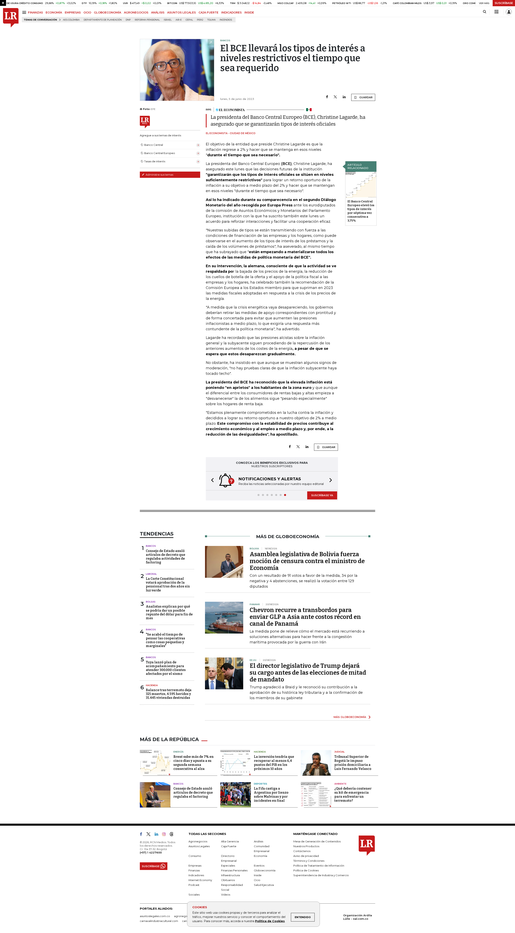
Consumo (194, 855)
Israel (168, 20)
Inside (258, 875)
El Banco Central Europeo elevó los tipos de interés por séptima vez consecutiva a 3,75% (360, 211)
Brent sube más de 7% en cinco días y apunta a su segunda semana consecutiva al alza (193, 763)
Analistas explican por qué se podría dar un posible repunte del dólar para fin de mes (169, 612)
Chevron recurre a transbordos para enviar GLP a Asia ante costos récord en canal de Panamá (305, 616)
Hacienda (152, 685)
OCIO (87, 12)
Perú (200, 20)
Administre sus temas (159, 174)
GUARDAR (366, 97)
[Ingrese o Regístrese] (509, 12)
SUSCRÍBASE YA (322, 495)
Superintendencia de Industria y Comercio (321, 875)
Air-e (179, 20)
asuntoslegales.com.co (155, 916)
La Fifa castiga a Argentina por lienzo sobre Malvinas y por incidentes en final (271, 795)
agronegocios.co (185, 916)
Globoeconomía (264, 870)
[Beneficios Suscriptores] (496, 12)
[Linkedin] (344, 97)
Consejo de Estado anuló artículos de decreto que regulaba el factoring (193, 792)
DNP (128, 20)
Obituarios (228, 880)
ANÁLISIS (157, 12)
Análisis (258, 841)
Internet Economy (200, 880)
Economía (260, 855)
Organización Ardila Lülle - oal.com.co (357, 917)
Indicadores (196, 875)
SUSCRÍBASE (504, 3)
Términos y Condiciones (308, 860)
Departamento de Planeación (103, 20)
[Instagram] (165, 835)
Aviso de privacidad (306, 855)
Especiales (228, 865)
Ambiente (340, 783)
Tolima (211, 20)
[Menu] (25, 12)
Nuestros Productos (306, 846)
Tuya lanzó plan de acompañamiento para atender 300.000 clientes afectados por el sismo (166, 668)
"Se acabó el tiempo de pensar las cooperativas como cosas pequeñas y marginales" (165, 640)
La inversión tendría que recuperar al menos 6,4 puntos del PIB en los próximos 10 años (274, 763)
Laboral (151, 574)
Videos (225, 894)
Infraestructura (230, 875)
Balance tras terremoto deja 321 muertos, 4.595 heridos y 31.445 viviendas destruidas (169, 694)
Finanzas (194, 870)
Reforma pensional (147, 20)
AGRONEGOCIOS (136, 12)
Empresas (194, 865)
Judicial (339, 751)
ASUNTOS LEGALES (181, 12)
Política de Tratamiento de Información (318, 865)
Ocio (257, 880)
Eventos (259, 865)
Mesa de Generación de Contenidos (317, 841)
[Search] (484, 12)
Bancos (151, 546)
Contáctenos (301, 851)
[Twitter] (335, 97)
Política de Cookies (270, 921)
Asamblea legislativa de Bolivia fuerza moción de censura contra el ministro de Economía (307, 561)
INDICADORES (231, 12)
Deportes (260, 783)
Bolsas (151, 601)
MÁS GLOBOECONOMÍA (350, 717)
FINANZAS (35, 12)
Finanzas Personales (234, 870)
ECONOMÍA (54, 12)
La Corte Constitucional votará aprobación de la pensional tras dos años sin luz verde (168, 584)
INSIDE (249, 12)
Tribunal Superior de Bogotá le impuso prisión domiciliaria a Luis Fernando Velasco (352, 763)
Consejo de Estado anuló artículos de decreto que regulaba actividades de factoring (165, 556)
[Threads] (173, 835)
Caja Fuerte (228, 846)
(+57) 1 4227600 (151, 852)
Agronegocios (197, 841)
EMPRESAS (73, 12)
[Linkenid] (158, 835)
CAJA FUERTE (208, 12)
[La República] (11, 18)
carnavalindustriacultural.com (159, 921)
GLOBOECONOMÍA (107, 12)
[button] (211, 480)
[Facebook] (327, 97)
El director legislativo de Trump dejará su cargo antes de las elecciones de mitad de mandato (308, 672)
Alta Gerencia (230, 841)
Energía (178, 751)
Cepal (189, 20)
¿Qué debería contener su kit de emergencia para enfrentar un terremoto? (353, 795)
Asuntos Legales (199, 846)
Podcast (193, 884)
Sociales (194, 894)
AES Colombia (71, 20)
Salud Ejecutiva (264, 884)
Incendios (226, 20)
